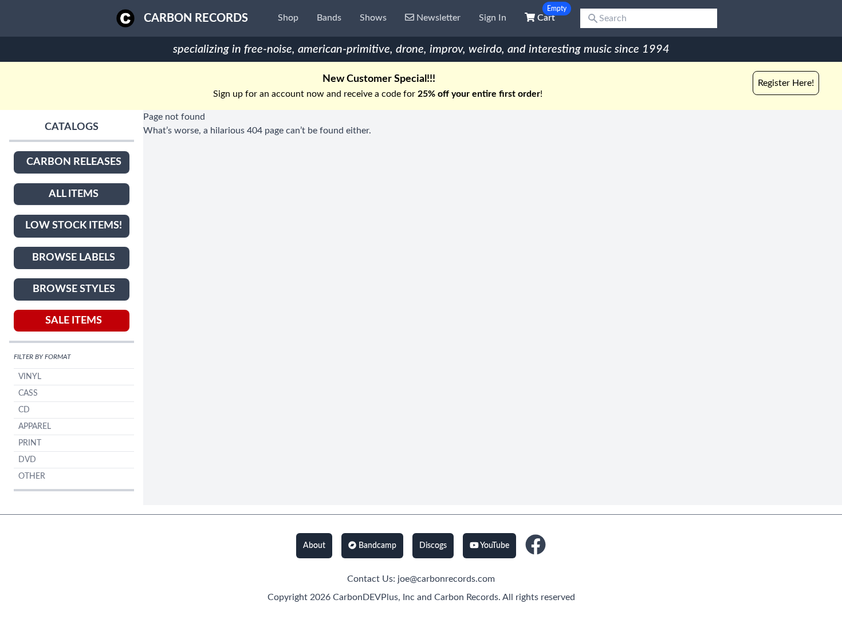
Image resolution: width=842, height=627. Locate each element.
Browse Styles (74, 289)
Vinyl (29, 377)
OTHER (31, 476)
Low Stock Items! (73, 225)
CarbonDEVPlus (365, 597)
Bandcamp (376, 546)
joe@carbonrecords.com (446, 578)
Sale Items (73, 321)
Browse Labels (73, 258)
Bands (329, 17)
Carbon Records (196, 18)
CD (24, 410)
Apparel (34, 427)
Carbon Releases (73, 162)
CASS (28, 393)
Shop (288, 17)
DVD (27, 460)
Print (29, 443)
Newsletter (437, 17)
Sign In (492, 17)
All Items (74, 194)
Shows (373, 17)
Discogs (433, 546)
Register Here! (786, 83)
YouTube (493, 546)
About (314, 546)
